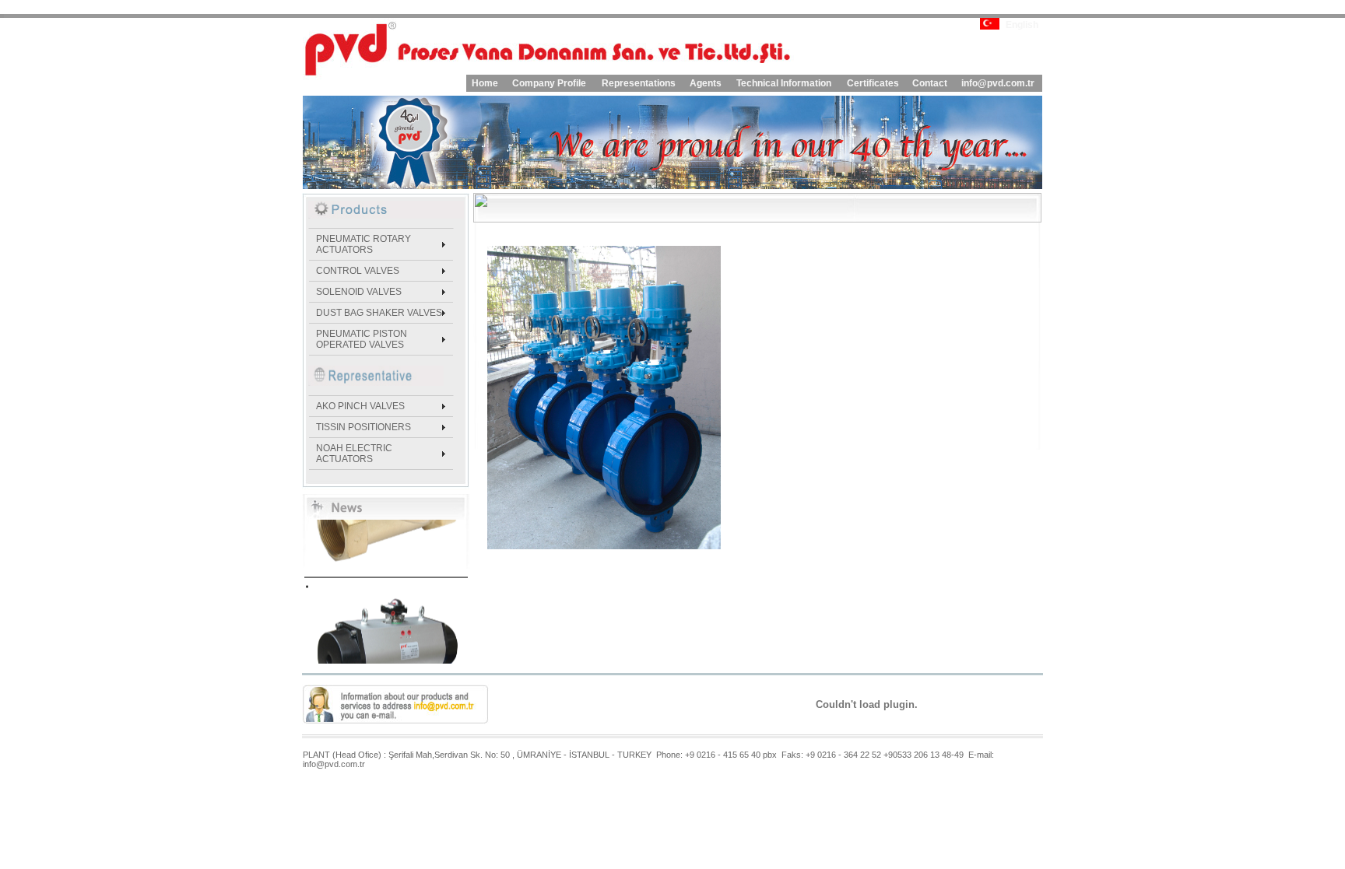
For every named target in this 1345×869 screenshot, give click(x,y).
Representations (639, 83)
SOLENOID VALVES (359, 291)
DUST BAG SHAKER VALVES (379, 312)
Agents (706, 83)
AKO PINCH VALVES (360, 406)
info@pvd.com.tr (997, 83)
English (1022, 24)
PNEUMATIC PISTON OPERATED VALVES (361, 339)
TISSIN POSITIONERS (363, 427)
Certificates (873, 83)
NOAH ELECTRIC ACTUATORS (354, 453)
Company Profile (549, 83)
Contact (929, 83)
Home (485, 83)
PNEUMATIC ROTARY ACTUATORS (363, 244)
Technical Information (783, 83)
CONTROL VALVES (357, 270)
